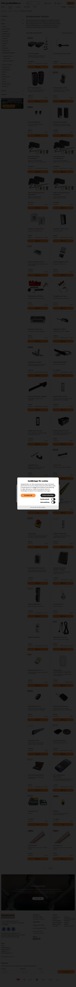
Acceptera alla (28, 495)
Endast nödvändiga (47, 495)
